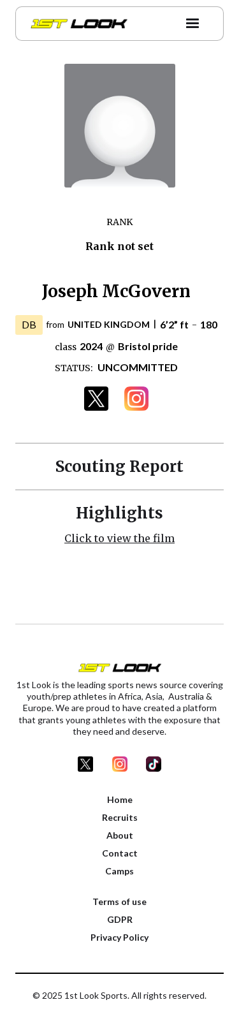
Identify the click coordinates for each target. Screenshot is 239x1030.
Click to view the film (119, 538)
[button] (192, 23)
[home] (76, 23)
